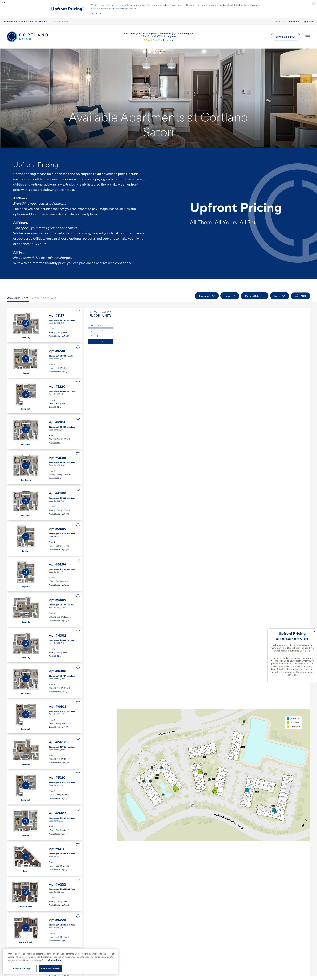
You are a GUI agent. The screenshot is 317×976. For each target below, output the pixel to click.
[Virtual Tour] (25, 323)
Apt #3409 (44, 610)
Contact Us (279, 21)
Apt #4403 (44, 716)
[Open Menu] (307, 36)
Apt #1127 (44, 325)
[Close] (113, 954)
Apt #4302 (44, 645)
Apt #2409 (44, 539)
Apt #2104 (44, 432)
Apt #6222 (44, 894)
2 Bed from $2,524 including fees (176, 33)
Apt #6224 (44, 930)
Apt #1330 (44, 396)
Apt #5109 (44, 752)
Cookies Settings (22, 968)
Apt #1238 (44, 361)
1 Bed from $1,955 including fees (140, 33)
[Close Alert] (313, 3)
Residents (294, 21)
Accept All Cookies (50, 968)
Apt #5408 (44, 823)
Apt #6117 (44, 858)
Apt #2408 (44, 503)
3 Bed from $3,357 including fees (158, 36)
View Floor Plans (44, 298)
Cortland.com (9, 21)
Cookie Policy (55, 960)
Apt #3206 (44, 574)
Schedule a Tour (285, 36)
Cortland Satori (60, 21)
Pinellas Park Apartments (34, 21)
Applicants (309, 21)
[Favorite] (78, 311)
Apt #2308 (44, 467)
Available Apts (17, 298)
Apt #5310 (44, 787)
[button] (2, 2)
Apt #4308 (44, 681)
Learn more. (96, 13)
